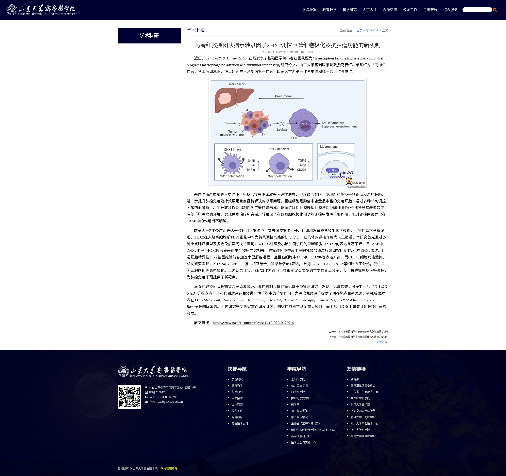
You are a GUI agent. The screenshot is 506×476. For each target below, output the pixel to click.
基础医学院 (298, 379)
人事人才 (370, 10)
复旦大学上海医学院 (363, 417)
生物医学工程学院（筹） (306, 423)
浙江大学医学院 (360, 430)
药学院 (295, 404)
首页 (359, 30)
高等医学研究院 (301, 436)
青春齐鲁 (430, 10)
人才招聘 (237, 398)
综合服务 (237, 417)
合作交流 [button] (390, 10)
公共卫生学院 (299, 385)
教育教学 (329, 10)
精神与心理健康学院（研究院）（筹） (314, 430)
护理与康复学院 (301, 398)
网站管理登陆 (169, 468)
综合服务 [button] (450, 10)
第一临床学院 (299, 411)
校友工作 (237, 411)
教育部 (355, 379)
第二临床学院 (299, 417)
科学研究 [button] (350, 10)
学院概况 (237, 379)
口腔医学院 (298, 392)
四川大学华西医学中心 (364, 423)
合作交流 (237, 404)
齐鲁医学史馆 (240, 423)
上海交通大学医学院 (363, 411)
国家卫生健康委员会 (363, 385)
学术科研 (372, 30)
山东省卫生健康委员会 (364, 392)
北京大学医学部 (360, 404)
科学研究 (237, 392)
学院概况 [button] (309, 10)
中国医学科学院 (360, 398)
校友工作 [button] (410, 10)
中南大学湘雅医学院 (363, 436)
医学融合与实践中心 (303, 442)
